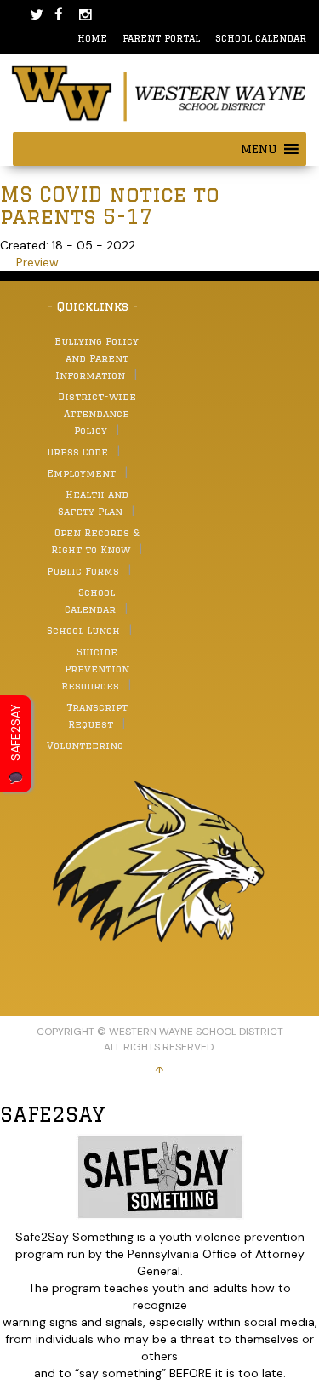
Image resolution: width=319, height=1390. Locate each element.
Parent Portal (161, 37)
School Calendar (260, 37)
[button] (258, 149)
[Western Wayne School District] (159, 92)
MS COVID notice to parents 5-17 (109, 204)
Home (92, 37)
